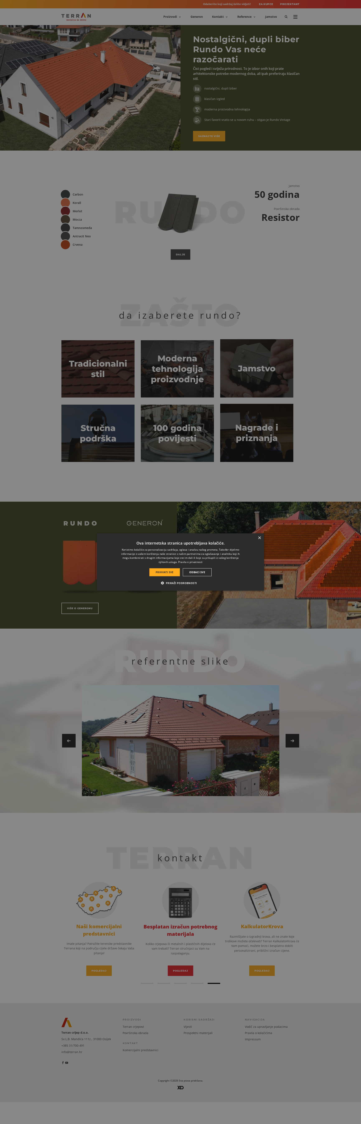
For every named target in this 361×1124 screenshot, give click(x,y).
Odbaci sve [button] (197, 572)
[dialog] (180, 562)
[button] (180, 583)
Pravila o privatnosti (190, 562)
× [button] (259, 537)
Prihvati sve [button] (165, 572)
